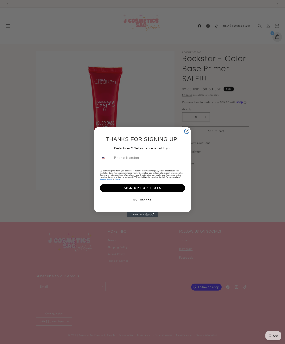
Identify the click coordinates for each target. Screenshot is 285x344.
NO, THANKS (142, 199)
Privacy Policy (106, 179)
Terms (117, 179)
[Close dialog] (186, 131)
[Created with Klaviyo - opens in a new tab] (142, 214)
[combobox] (106, 158)
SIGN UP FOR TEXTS (143, 188)
